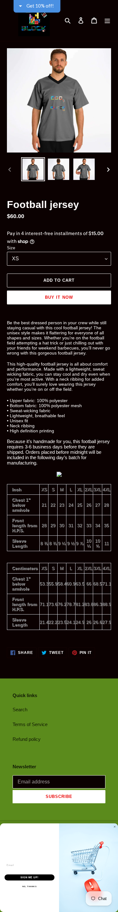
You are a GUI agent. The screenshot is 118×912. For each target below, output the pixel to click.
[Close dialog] (115, 827)
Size (11, 247)
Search (20, 709)
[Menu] (107, 20)
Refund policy (27, 739)
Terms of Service (30, 724)
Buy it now (59, 297)
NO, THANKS (29, 887)
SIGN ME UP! (29, 877)
